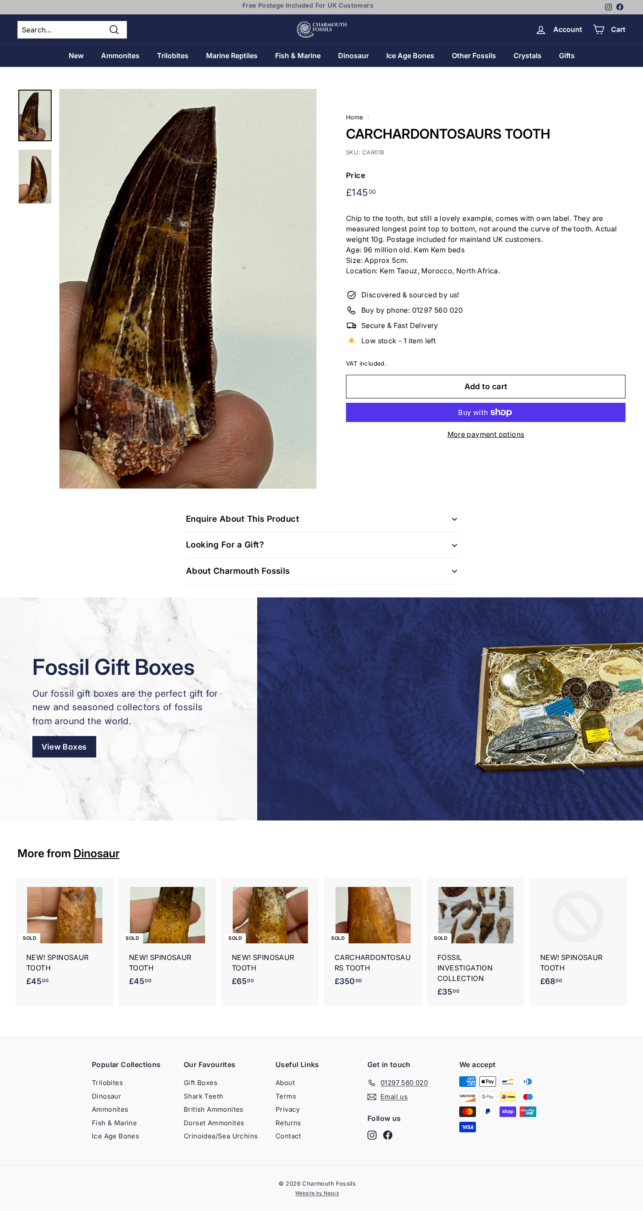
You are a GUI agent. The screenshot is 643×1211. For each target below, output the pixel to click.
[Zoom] (187, 289)
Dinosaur (353, 55)
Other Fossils (474, 55)
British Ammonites (214, 1109)
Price (355, 175)
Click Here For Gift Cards (308, 7)
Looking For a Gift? (225, 545)
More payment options (485, 434)
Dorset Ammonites (214, 1123)
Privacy (288, 1109)
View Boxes (64, 746)
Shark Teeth (203, 1096)
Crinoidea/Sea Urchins (221, 1136)
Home (354, 117)
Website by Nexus (317, 1193)
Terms (286, 1096)
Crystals (528, 55)
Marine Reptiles (232, 55)
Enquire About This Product (242, 519)
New (76, 55)
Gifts (567, 55)
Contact (288, 1136)
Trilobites (173, 55)
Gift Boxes (200, 1082)
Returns (288, 1123)
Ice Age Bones (410, 55)
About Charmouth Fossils (238, 571)
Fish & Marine (298, 55)
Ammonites (120, 55)
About (285, 1082)
